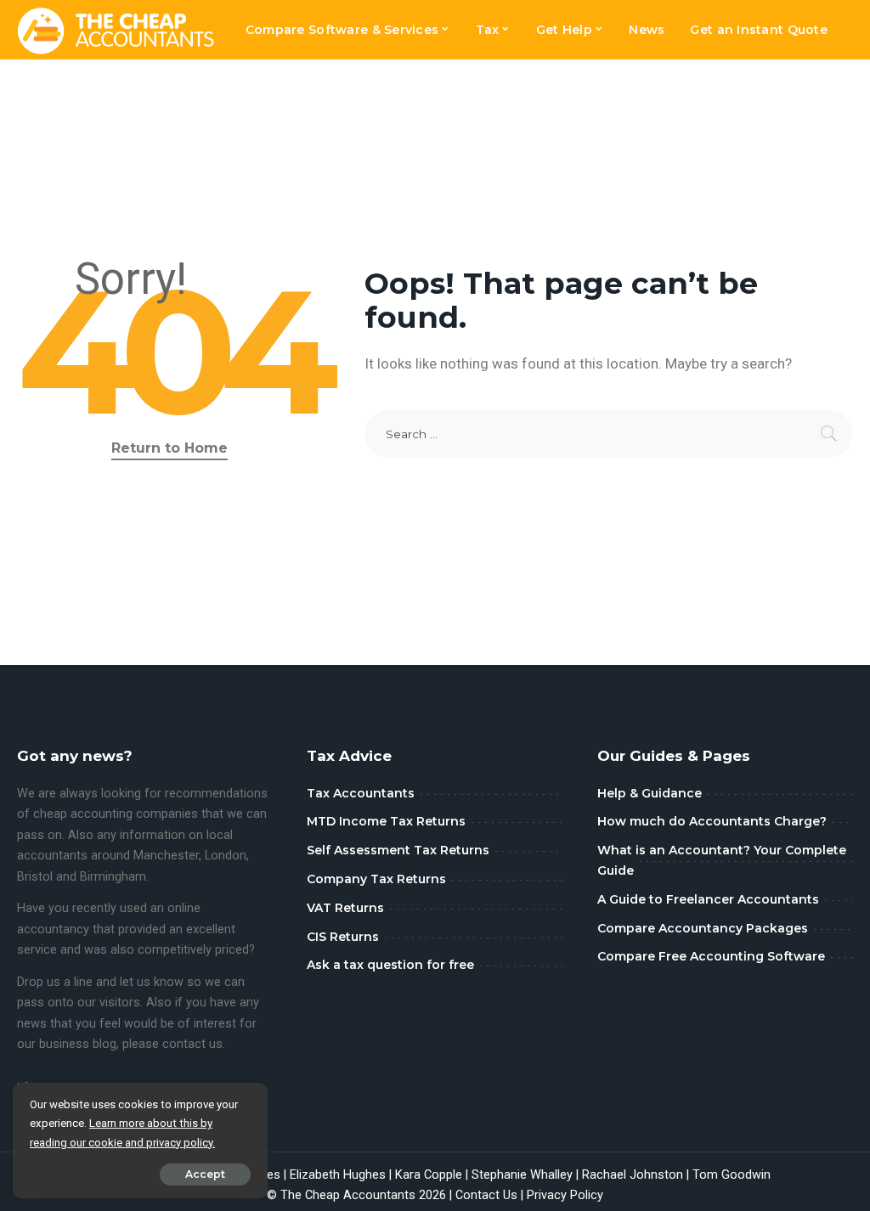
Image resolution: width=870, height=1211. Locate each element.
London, (227, 855)
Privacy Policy (565, 1195)
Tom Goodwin (731, 1175)
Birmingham (113, 877)
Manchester (166, 855)
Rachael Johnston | (637, 1175)
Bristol (35, 877)
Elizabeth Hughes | (342, 1175)
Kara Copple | (433, 1175)
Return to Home (169, 448)
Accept (205, 1174)
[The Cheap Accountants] (116, 29)
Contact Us (486, 1195)
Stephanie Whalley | (527, 1175)
